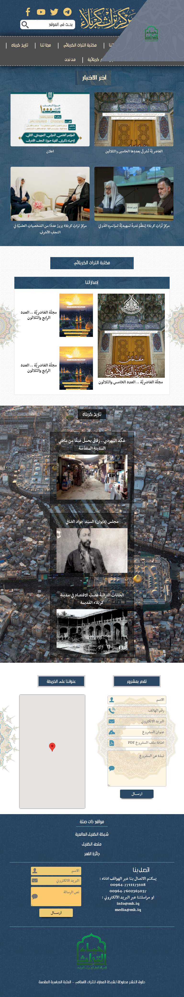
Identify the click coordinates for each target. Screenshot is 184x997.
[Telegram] (67, 12)
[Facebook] (28, 12)
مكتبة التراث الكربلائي (80, 45)
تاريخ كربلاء (20, 45)
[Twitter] (54, 12)
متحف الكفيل (92, 844)
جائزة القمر (92, 853)
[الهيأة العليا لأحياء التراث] (142, 30)
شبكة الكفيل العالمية (92, 834)
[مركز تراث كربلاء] (108, 18)
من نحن (70, 59)
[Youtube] (41, 12)
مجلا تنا (45, 45)
